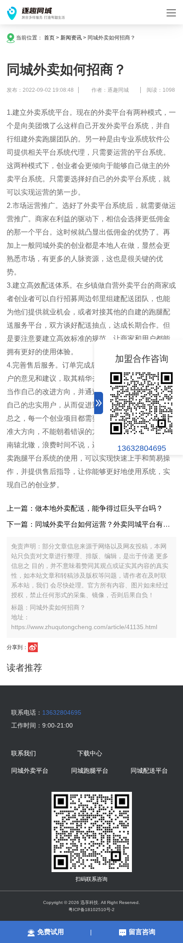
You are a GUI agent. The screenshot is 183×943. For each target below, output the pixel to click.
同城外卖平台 (29, 771)
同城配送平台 (149, 771)
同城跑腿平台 (89, 771)
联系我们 (23, 754)
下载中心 (89, 754)
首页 (49, 38)
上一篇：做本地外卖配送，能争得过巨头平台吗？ (85, 508)
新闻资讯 (71, 38)
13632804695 (141, 448)
